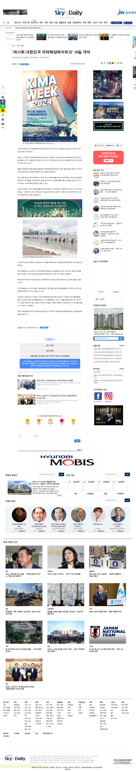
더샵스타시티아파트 (58, 528)
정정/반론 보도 (48, 733)
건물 (79, 707)
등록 (77, 440)
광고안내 (58, 767)
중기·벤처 (60, 705)
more (121, 345)
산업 (56, 23)
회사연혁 (45, 767)
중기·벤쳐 (38, 710)
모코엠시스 (78, 526)
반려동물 (102, 721)
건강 (101, 726)
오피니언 (26, 23)
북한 (15, 716)
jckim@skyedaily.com (32, 327)
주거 (26, 716)
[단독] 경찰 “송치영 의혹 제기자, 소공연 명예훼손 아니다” (109, 358)
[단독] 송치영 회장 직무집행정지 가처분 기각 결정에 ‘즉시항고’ (109, 352)
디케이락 (117, 526)
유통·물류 (49, 713)
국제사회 (92, 710)
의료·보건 (28, 721)
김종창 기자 (20, 64)
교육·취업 (28, 713)
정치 (41, 23)
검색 (61, 474)
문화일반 (102, 705)
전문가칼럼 (6, 710)
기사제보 (101, 299)
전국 (36, 733)
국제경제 (92, 707)
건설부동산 (76, 23)
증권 (69, 710)
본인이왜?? (97, 372)
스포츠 (95, 23)
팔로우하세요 (108, 401)
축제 (104, 713)
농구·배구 (114, 718)
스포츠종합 (114, 707)
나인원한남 (38, 528)
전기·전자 (49, 705)
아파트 (80, 713)
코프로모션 (116, 292)
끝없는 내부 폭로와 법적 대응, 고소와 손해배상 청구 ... (108, 376)
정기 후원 (50, 345)
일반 (79, 705)
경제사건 (38, 721)
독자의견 (71, 767)
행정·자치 (17, 710)
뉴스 (13, 46)
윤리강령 (52, 767)
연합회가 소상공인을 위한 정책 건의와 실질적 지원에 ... (108, 382)
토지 (79, 710)
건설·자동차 (50, 707)
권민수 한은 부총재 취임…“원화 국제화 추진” (105, 612)
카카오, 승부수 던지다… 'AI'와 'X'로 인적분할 (63, 574)
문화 (89, 23)
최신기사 (17, 23)
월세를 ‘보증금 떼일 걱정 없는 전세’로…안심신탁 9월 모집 (65, 613)
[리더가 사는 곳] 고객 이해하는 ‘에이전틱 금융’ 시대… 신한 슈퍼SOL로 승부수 (108, 333)
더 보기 (59, 495)
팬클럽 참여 (22, 531)
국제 (84, 23)
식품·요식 (49, 718)
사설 (4, 705)
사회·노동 (28, 707)
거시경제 (38, 724)
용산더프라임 (78, 528)
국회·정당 (17, 707)
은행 (69, 707)
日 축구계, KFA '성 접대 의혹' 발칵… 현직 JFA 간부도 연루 (106, 650)
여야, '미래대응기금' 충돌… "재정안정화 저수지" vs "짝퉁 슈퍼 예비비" (23, 575)
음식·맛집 (103, 724)
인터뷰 (5, 716)
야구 (112, 710)
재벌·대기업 (39, 707)
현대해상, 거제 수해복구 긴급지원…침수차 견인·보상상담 (23, 613)
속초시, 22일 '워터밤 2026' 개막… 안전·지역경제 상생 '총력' (65, 650)
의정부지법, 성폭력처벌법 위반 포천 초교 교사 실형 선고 (109, 349)
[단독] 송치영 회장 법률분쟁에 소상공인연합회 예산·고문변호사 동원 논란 (109, 355)
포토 (101, 23)
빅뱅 (19, 526)
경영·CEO (38, 705)
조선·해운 (49, 710)
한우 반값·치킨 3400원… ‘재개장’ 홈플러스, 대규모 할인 (105, 575)
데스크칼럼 (6, 707)
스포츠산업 (114, 705)
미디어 (102, 718)
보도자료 (27, 733)
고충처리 (67, 769)
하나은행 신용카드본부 (58, 526)
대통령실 (16, 705)
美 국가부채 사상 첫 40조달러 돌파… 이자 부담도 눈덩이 (24, 650)
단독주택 (98, 528)
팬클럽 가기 (108, 160)
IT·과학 (48, 726)
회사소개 (34, 767)
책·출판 (102, 707)
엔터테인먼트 (104, 729)
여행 (101, 713)
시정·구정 (20, 46)
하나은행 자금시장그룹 (39, 526)
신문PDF (6, 733)
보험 (69, 713)
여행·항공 (49, 721)
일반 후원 (50, 351)
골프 (112, 716)
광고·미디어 (50, 724)
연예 (126, 710)
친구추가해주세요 (98, 401)
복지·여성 (28, 710)
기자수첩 (6, 713)
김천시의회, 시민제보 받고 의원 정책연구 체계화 (54, 381)
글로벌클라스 (93, 716)
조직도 (40, 767)
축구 (112, 713)
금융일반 (70, 705)
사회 (46, 23)
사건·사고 (28, 705)
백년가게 (59, 721)
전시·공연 (103, 710)
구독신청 (100, 292)
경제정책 (38, 713)
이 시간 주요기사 (9, 32)
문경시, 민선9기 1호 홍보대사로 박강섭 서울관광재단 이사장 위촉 (56, 397)
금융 (69, 23)
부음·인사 (28, 729)
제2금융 (70, 716)
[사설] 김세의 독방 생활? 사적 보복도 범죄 (107, 362)
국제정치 (92, 713)
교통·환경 (28, 726)
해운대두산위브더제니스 (117, 528)
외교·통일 (17, 713)
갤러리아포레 (19, 528)
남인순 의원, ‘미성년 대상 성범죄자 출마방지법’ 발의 (30, 28)
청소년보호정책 (97, 767)
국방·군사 (28, 718)
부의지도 (34, 23)
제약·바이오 (50, 716)
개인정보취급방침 (86, 767)
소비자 (37, 716)
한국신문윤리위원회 (123, 760)
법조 (26, 724)
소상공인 (59, 724)
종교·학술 (103, 716)
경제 (51, 23)
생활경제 (62, 23)
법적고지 (77, 767)
